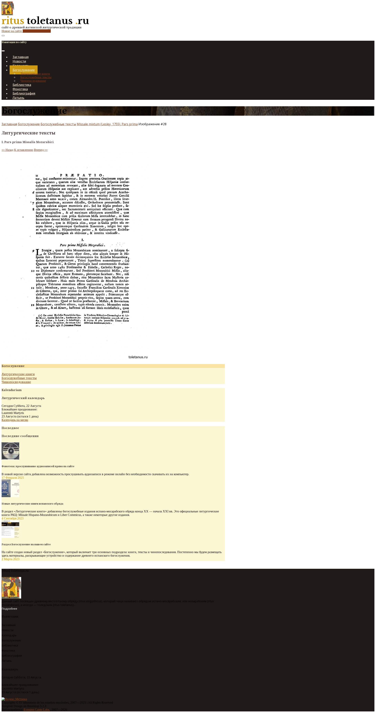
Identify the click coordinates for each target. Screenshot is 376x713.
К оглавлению (23, 149)
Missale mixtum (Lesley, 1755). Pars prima (107, 124)
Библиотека (10, 645)
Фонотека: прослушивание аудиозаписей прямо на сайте (38, 466)
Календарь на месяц (15, 420)
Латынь (18, 98)
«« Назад (7, 149)
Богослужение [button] (24, 70)
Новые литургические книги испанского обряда (32, 503)
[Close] (3, 50)
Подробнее (9, 608)
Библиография (12, 655)
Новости (8, 630)
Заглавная (9, 124)
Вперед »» (41, 149)
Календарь (9, 635)
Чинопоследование (16, 382)
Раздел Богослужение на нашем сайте (26, 544)
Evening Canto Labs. (37, 709)
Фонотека (8, 650)
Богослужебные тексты (36, 77)
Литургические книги (35, 73)
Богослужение (29, 124)
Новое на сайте (26, 31)
